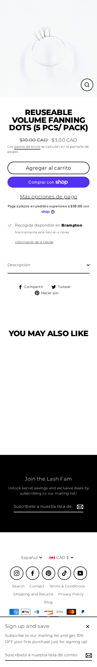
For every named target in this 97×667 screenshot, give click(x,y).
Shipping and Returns (33, 594)
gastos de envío (27, 146)
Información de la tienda (34, 242)
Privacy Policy (70, 594)
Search (18, 586)
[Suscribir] (79, 506)
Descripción (18, 265)
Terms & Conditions (67, 586)
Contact (37, 586)
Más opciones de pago (48, 197)
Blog (48, 602)
